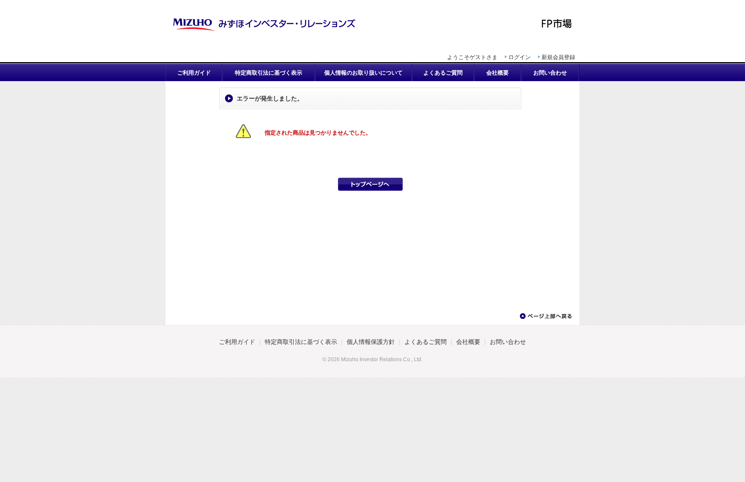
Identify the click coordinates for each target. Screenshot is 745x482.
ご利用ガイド (194, 72)
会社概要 (497, 72)
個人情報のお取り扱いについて (363, 72)
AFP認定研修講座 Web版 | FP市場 (372, 23)
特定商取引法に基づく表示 (268, 72)
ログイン (519, 57)
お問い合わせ (550, 72)
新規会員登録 (558, 57)
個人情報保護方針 (371, 342)
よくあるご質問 (443, 72)
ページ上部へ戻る (545, 316)
